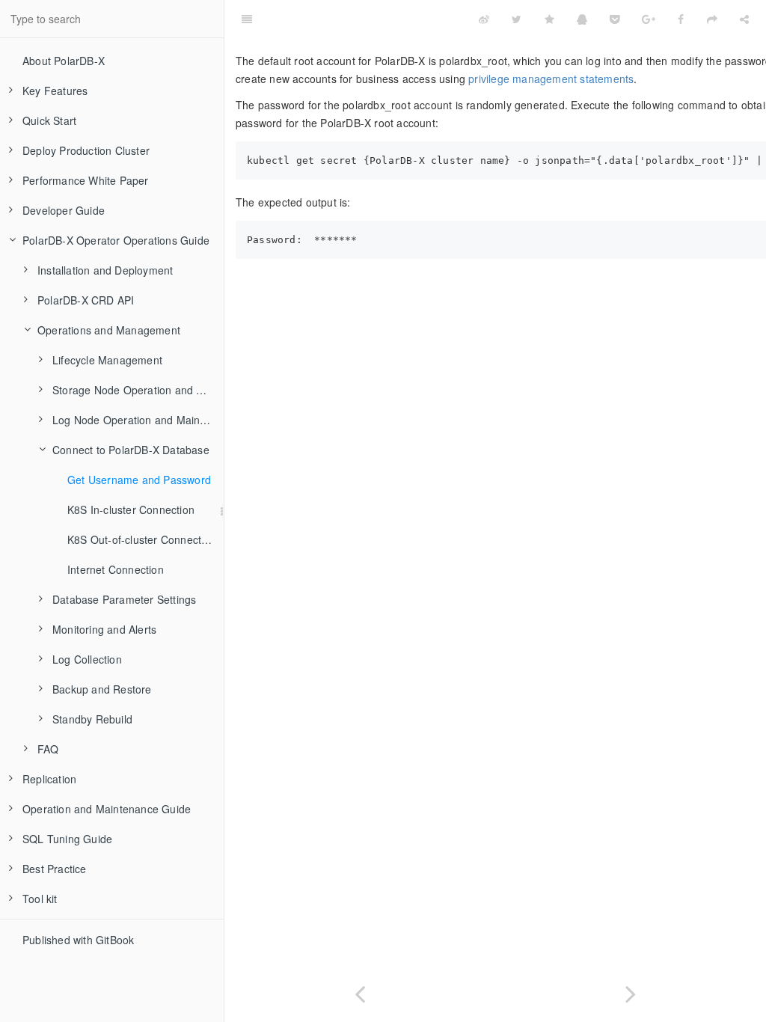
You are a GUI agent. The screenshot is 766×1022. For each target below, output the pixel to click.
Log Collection (87, 659)
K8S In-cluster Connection (130, 509)
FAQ (48, 748)
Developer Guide (63, 210)
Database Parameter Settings (124, 599)
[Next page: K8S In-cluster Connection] (630, 991)
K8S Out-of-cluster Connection (141, 539)
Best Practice (54, 868)
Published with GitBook (78, 939)
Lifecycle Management (107, 359)
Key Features (55, 90)
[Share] (744, 18)
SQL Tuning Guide (67, 838)
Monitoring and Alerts (104, 629)
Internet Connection (115, 569)
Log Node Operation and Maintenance (138, 419)
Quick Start (49, 120)
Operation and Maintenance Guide (106, 808)
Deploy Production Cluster (86, 150)
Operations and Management (108, 329)
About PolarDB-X (63, 60)
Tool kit (40, 898)
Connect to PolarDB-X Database (130, 449)
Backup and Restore (102, 689)
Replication (49, 778)
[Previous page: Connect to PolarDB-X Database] (359, 991)
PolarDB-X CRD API (85, 300)
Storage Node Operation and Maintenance (138, 389)
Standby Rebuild (92, 719)
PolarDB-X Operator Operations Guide (115, 240)
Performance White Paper (85, 180)
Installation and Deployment (105, 270)
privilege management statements (551, 78)
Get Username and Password (139, 479)
